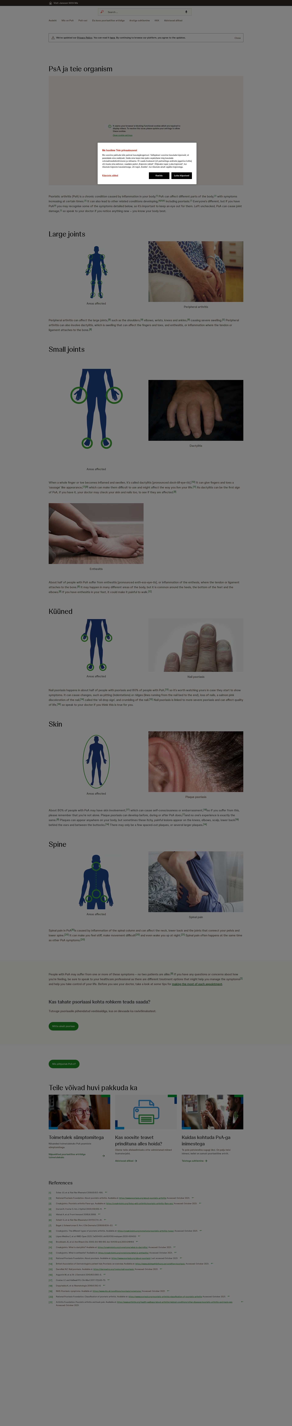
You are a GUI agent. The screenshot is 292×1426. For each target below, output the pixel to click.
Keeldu (159, 175)
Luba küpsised (181, 175)
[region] (147, 163)
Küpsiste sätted (110, 175)
